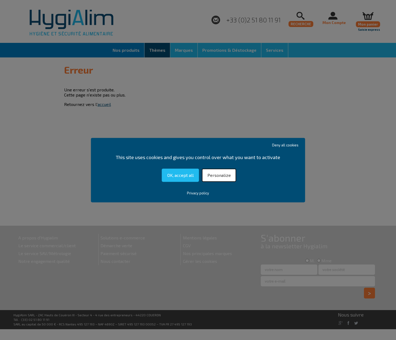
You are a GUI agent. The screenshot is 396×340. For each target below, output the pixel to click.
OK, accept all (180, 175)
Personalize (219, 175)
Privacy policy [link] (198, 193)
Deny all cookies (285, 145)
